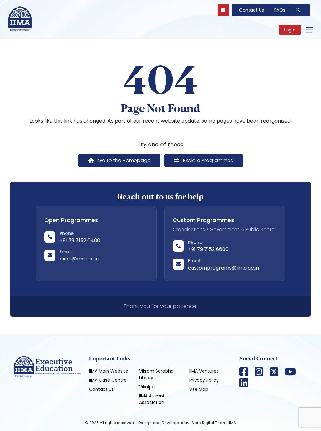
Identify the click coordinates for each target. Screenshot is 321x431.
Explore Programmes (207, 160)
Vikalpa (147, 387)
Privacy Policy (204, 380)
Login (290, 30)
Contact (251, 10)
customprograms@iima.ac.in (223, 267)
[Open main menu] (309, 30)
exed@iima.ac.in (79, 258)
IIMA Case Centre (108, 380)
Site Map (198, 389)
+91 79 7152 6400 (80, 240)
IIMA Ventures (204, 371)
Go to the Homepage (123, 160)
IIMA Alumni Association (151, 399)
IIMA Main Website (108, 371)
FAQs (279, 10)
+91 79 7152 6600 (208, 249)
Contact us (101, 389)
